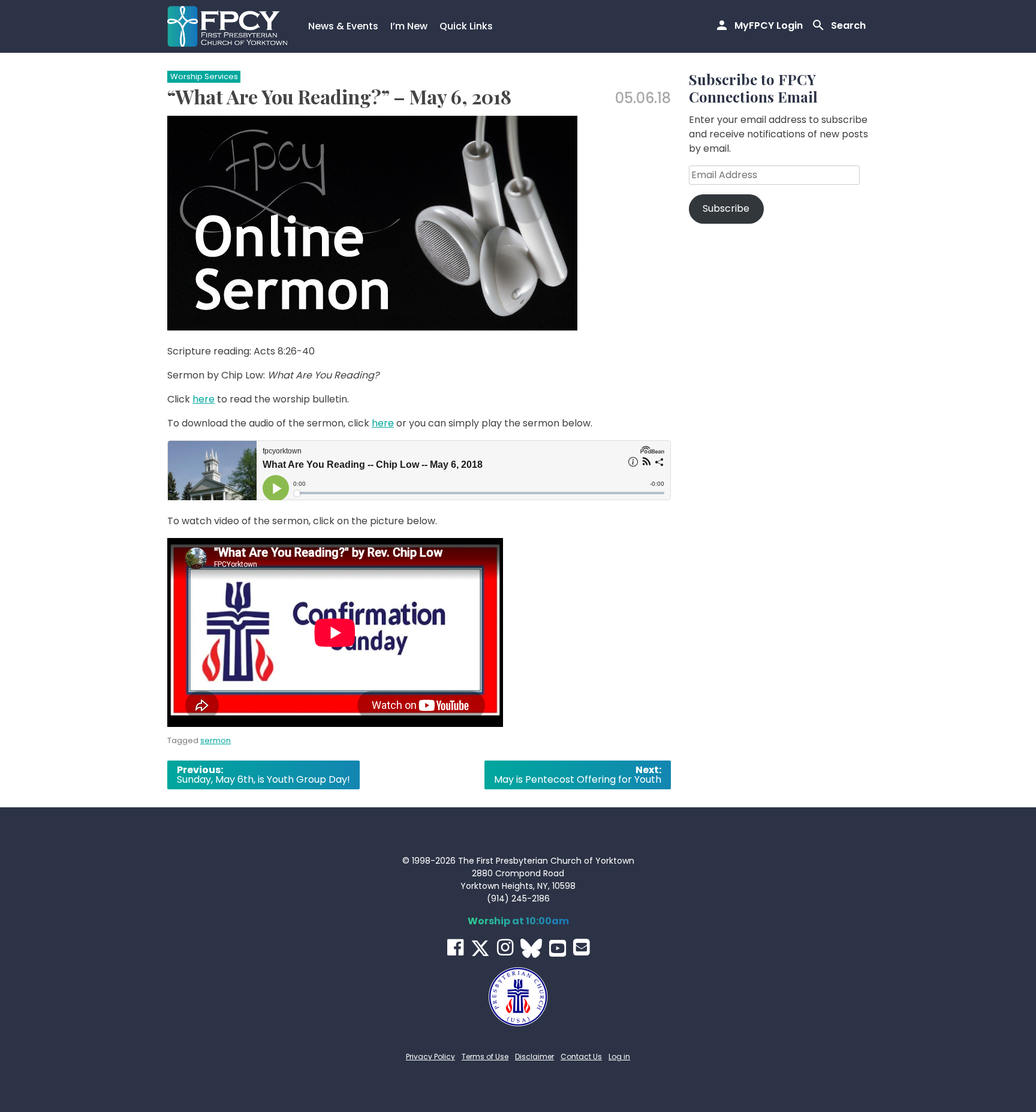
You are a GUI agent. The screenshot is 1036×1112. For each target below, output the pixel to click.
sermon (215, 740)
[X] (480, 948)
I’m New (408, 26)
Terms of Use (485, 1056)
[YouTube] (557, 948)
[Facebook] (455, 947)
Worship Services (204, 76)
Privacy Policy (430, 1056)
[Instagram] (505, 947)
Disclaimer (534, 1056)
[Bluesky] (531, 948)
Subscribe (726, 208)
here (203, 399)
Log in (619, 1056)
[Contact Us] (581, 947)
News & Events (343, 26)
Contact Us (581, 1056)
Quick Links (466, 26)
